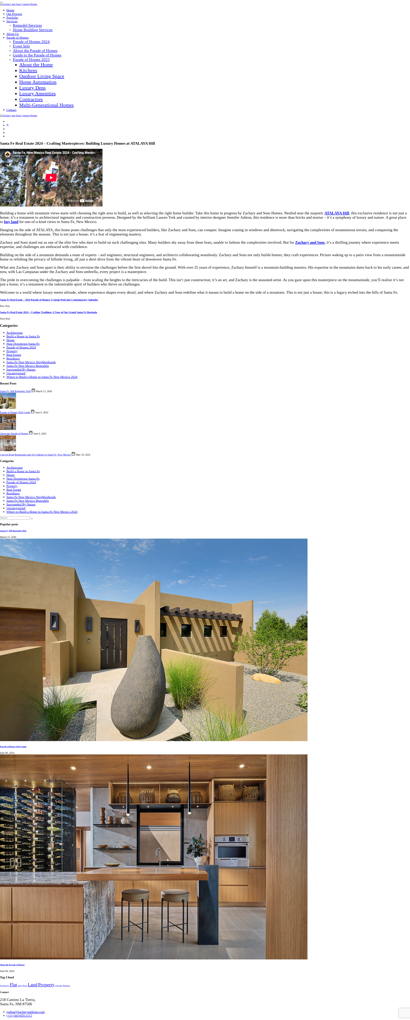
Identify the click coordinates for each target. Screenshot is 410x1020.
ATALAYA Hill (336, 213)
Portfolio (12, 17)
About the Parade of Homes (35, 50)
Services (11, 21)
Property (12, 351)
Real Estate (13, 354)
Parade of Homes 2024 (31, 41)
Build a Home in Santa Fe (23, 336)
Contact (11, 109)
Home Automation (38, 82)
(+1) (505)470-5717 (19, 1015)
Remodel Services (27, 25)
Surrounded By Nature (21, 369)
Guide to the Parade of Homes (37, 55)
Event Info (21, 46)
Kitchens (28, 70)
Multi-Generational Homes (46, 105)
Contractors (31, 99)
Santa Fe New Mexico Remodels (27, 366)
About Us (12, 34)
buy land (11, 222)
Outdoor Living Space (41, 76)
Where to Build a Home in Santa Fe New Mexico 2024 (41, 377)
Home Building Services (33, 30)
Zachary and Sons (310, 242)
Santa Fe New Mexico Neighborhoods (31, 362)
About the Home (36, 64)
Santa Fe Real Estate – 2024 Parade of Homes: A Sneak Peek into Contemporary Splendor (49, 299)
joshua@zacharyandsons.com (25, 1012)
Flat (13, 984)
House (10, 340)
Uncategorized (15, 373)
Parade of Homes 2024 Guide (15, 412)
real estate (58, 986)
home (20, 986)
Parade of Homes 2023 (31, 59)
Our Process (14, 14)
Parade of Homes (17, 37)
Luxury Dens (32, 88)
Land (32, 984)
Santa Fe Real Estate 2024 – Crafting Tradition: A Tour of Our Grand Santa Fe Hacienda (48, 312)
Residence (13, 358)
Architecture (14, 332)
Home (10, 10)
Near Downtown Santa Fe (23, 343)
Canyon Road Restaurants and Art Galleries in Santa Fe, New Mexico (35, 454)
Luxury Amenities (37, 93)
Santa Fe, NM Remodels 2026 (15, 391)
